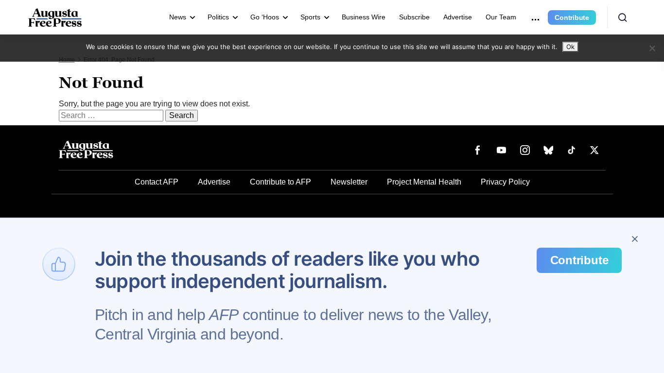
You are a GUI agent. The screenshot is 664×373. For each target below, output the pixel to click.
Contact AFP (156, 182)
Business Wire (363, 17)
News (177, 17)
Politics (218, 17)
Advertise (457, 17)
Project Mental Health (424, 182)
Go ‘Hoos (264, 17)
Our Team (501, 17)
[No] (652, 48)
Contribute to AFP (280, 182)
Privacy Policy (505, 182)
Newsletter (349, 182)
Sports (310, 17)
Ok (570, 47)
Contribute (572, 17)
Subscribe (414, 17)
